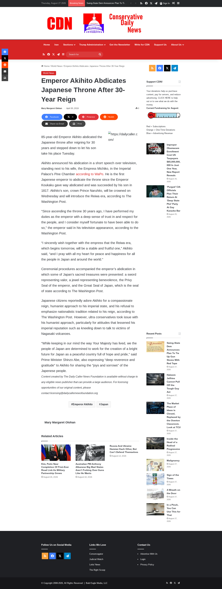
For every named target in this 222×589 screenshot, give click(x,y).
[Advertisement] (163, 275)
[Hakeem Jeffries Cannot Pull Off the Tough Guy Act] (155, 379)
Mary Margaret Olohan (51, 108)
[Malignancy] (155, 465)
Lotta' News (94, 564)
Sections (68, 44)
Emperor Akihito (83, 404)
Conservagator (96, 554)
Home (47, 44)
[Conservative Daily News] (96, 23)
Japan (104, 404)
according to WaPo (89, 174)
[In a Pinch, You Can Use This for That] (155, 509)
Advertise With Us (148, 554)
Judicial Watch (96, 559)
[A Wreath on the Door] (155, 494)
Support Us (160, 44)
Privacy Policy (147, 564)
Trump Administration (91, 44)
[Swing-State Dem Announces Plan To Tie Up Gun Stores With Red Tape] (155, 346)
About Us (176, 44)
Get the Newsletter (120, 44)
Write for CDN (142, 44)
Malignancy (173, 460)
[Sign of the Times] (155, 479)
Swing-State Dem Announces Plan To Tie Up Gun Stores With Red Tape (173, 353)
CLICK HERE (164, 98)
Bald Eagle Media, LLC (96, 583)
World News (56, 66)
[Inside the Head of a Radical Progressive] (155, 443)
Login (142, 559)
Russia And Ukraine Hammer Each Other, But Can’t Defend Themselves (124, 449)
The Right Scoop (97, 570)
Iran (56, 44)
